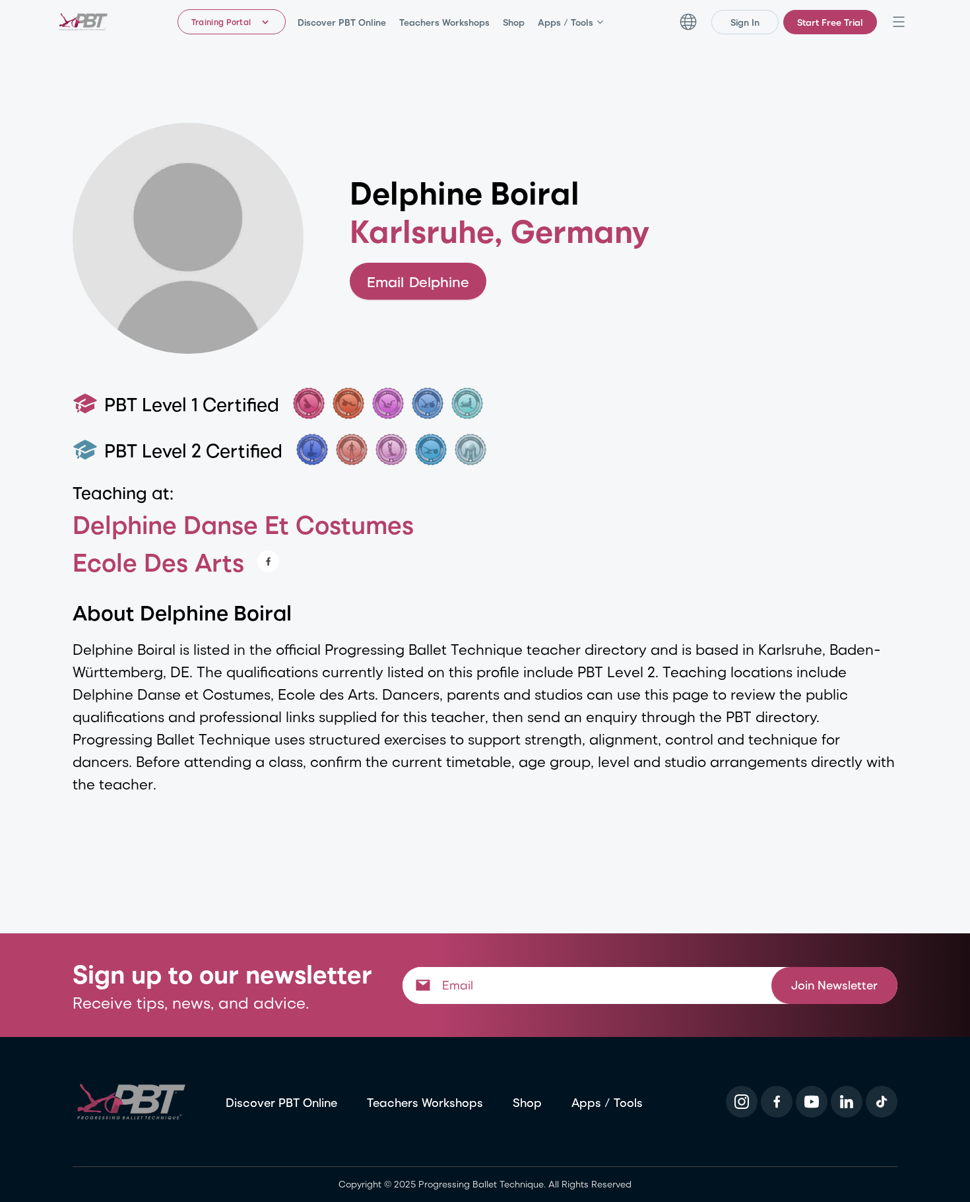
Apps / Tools (565, 22)
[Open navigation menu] (899, 22)
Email (418, 281)
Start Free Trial (830, 22)
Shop (514, 22)
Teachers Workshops (444, 22)
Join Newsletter (834, 984)
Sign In (745, 22)
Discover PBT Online (342, 22)
